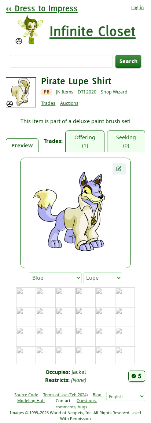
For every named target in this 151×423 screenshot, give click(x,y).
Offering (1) (84, 141)
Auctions (69, 103)
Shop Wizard (114, 92)
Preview (22, 145)
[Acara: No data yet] (26, 297)
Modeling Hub (31, 400)
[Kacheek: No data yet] (85, 357)
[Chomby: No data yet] (46, 317)
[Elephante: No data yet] (105, 317)
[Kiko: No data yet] (125, 357)
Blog (97, 394)
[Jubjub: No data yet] (66, 357)
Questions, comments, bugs (76, 403)
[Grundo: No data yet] (105, 337)
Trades (48, 103)
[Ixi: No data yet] (26, 357)
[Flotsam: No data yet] (26, 337)
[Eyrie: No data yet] (125, 317)
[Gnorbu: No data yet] (66, 337)
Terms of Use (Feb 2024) (65, 394)
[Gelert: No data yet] (46, 337)
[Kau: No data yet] (105, 357)
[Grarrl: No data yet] (85, 337)
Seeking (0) (126, 141)
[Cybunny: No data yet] (66, 317)
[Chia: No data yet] (26, 317)
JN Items (64, 92)
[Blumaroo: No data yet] (66, 297)
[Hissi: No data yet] (125, 337)
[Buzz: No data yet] (125, 297)
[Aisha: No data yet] (46, 297)
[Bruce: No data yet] (105, 297)
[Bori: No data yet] (85, 297)
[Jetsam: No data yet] (46, 357)
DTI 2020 (87, 92)
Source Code (26, 394)
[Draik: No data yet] (85, 317)
